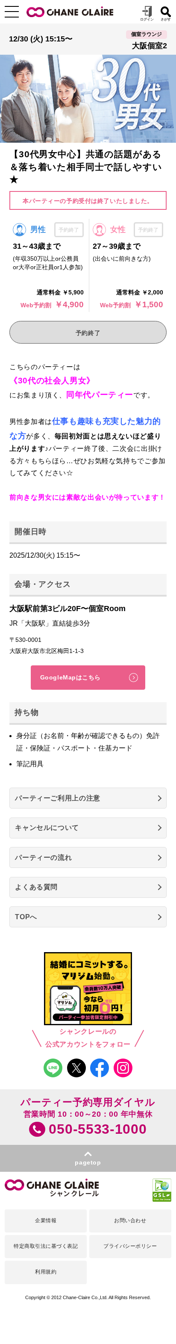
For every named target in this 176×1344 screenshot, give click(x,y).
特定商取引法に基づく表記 (46, 1246)
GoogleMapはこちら (70, 677)
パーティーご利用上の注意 (57, 798)
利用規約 (45, 1272)
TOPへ (26, 917)
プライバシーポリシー (130, 1246)
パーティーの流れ (43, 857)
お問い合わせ (130, 1220)
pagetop (88, 1162)
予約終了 (88, 332)
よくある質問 (36, 887)
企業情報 (45, 1220)
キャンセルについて (47, 827)
